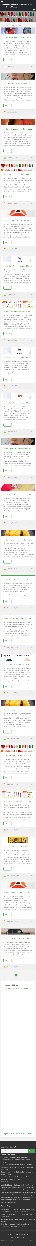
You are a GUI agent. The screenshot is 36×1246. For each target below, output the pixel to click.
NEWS (16, 1235)
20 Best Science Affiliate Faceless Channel (19, 664)
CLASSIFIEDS (23, 1235)
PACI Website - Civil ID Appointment (16, 988)
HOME (10, 1235)
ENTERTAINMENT (18, 1237)
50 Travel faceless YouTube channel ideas (19, 83)
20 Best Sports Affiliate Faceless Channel (18, 448)
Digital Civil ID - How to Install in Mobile (17, 1134)
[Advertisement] (18, 1061)
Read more (8, 60)
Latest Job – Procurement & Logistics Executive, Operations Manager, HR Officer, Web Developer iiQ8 (17, 1167)
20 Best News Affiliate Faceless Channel (18, 540)
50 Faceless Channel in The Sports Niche (18, 494)
